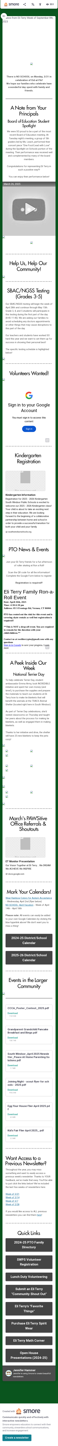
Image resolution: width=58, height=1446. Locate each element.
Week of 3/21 (12, 1194)
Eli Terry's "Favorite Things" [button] (29, 1308)
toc (4, 16)
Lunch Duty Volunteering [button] (29, 1277)
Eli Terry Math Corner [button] (29, 1340)
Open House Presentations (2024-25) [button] (29, 1355)
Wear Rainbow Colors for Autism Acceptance (29, 898)
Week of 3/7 (12, 1201)
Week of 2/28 (12, 1204)
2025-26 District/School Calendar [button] (29, 957)
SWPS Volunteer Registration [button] (29, 1262)
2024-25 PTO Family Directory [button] (29, 1245)
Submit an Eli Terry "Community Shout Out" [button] (29, 1291)
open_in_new (47, 440)
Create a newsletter (17, 1437)
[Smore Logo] (11, 4)
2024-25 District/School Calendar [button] (29, 940)
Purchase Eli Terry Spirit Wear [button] (29, 1326)
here (39, 1215)
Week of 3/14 (12, 1197)
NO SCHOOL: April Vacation (19, 905)
